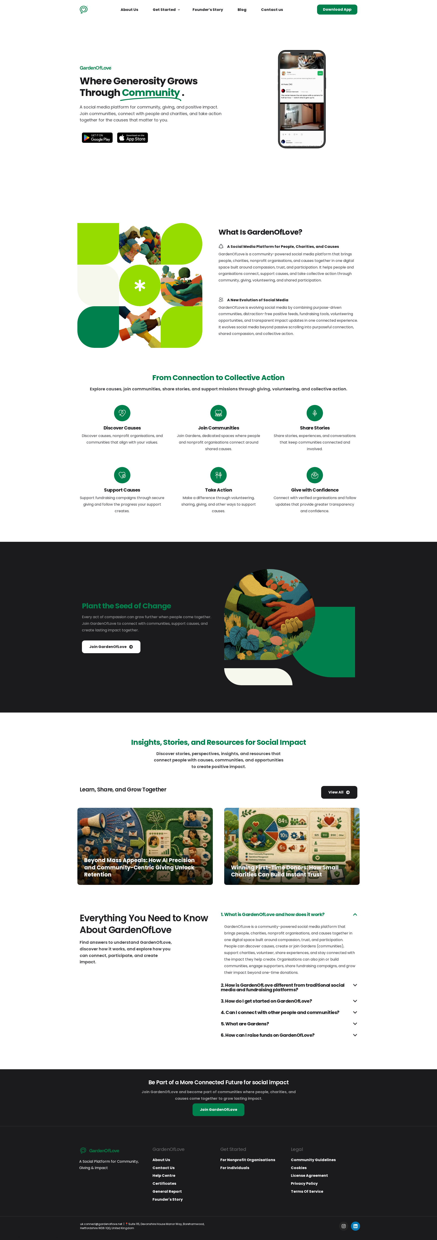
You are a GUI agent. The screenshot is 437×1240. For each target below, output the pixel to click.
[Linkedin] (355, 1226)
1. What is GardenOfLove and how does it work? (273, 914)
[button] (289, 918)
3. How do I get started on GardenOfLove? (266, 1001)
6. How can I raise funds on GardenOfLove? (268, 1035)
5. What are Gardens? (245, 1024)
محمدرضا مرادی (92, 883)
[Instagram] (343, 1226)
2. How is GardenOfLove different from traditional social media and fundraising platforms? (283, 987)
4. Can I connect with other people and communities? (280, 1012)
